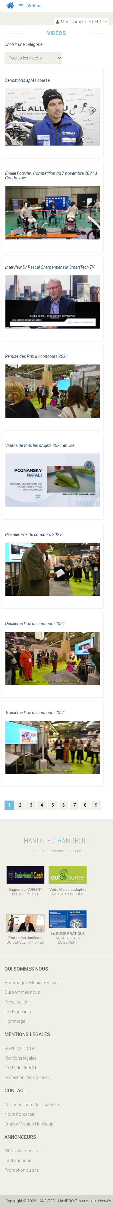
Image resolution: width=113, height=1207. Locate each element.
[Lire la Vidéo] (52, 121)
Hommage (15, 1021)
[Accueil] (10, 7)
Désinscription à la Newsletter (32, 1104)
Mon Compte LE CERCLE (83, 21)
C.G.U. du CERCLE (21, 1067)
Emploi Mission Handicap (29, 1124)
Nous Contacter (20, 1114)
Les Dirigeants (18, 1011)
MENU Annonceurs (23, 1150)
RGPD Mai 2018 (19, 1048)
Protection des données (27, 1077)
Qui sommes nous (22, 992)
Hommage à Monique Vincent (33, 982)
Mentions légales (20, 1058)
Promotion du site (22, 1170)
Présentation (17, 1002)
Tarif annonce (18, 1160)
